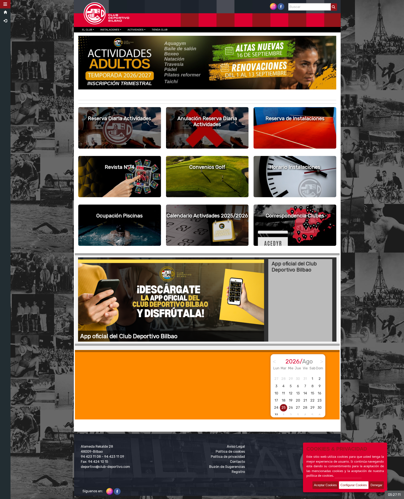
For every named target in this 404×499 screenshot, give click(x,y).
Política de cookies (230, 452)
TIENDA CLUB (159, 29)
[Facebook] (281, 6)
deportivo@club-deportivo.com (105, 467)
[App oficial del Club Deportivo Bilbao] (172, 299)
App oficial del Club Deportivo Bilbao (294, 267)
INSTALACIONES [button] (109, 29)
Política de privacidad (228, 457)
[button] (5, 4)
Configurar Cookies (353, 485)
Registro (238, 472)
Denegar (376, 485)
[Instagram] (273, 6)
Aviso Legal (236, 446)
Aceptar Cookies (325, 485)
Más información (348, 475)
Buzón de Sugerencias (227, 467)
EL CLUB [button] (87, 29)
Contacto (237, 462)
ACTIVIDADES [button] (136, 29)
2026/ (299, 361)
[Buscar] (334, 7)
